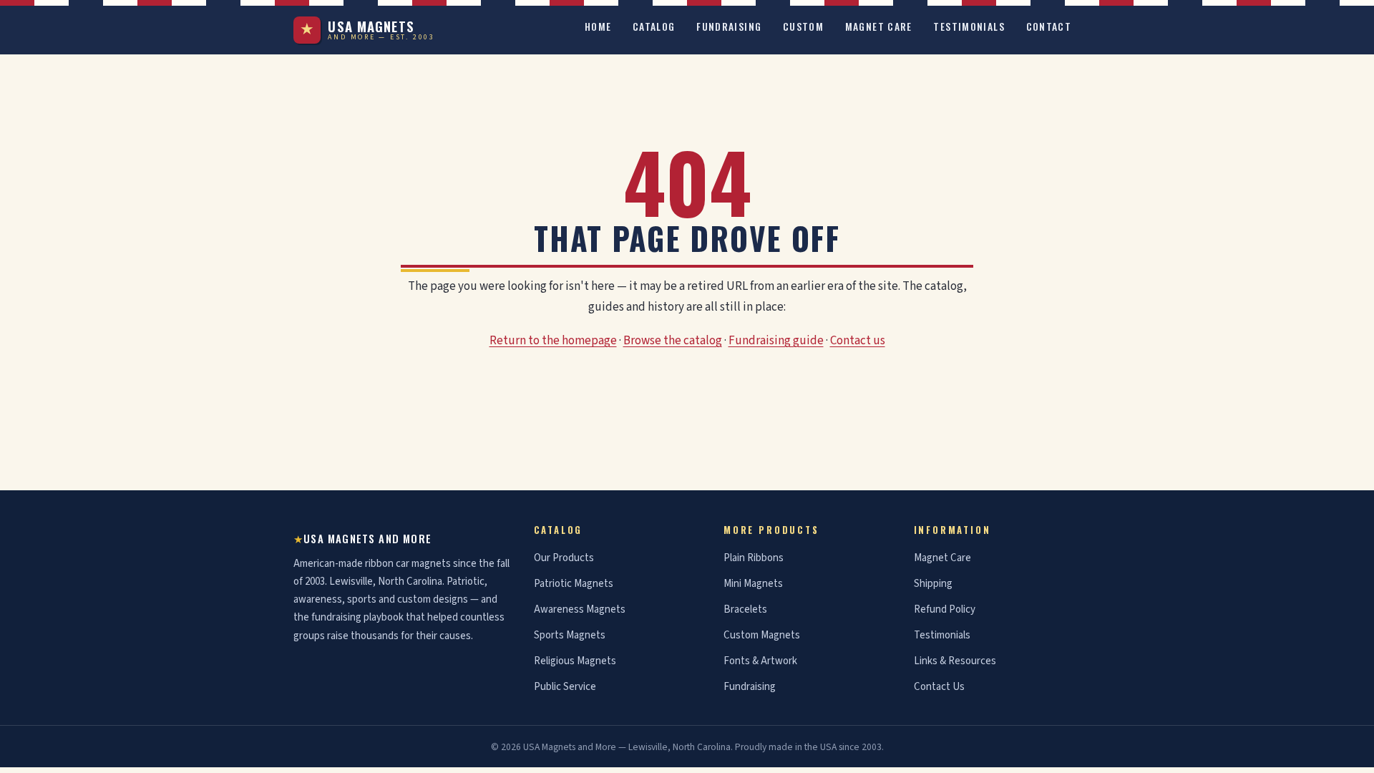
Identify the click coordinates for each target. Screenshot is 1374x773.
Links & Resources (955, 661)
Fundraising (728, 26)
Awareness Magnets (579, 609)
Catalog (654, 26)
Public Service (565, 686)
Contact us (857, 340)
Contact (1049, 26)
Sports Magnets (569, 635)
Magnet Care (878, 26)
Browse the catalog (672, 340)
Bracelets (745, 609)
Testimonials (969, 26)
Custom (803, 26)
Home (598, 26)
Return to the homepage (553, 340)
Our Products (564, 557)
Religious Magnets (575, 661)
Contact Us (939, 686)
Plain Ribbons (753, 557)
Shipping (933, 583)
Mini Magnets (753, 583)
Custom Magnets (761, 635)
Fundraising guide (776, 340)
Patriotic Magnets (573, 583)
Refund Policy (944, 609)
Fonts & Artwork (760, 661)
